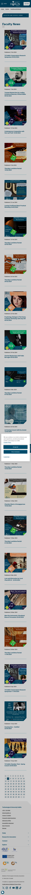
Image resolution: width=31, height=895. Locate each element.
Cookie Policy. (7, 442)
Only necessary (15, 452)
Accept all (15, 447)
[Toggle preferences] (2, 892)
